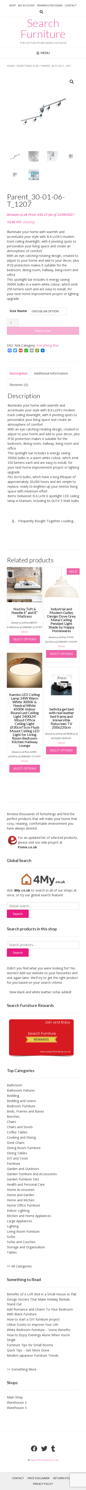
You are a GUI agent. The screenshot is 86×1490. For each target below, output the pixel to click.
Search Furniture (43, 28)
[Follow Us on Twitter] (44, 1448)
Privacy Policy (43, 1483)
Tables (12, 1252)
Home (10, 65)
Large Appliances (19, 1221)
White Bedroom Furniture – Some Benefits (38, 1330)
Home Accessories (21, 1189)
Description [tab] (18, 373)
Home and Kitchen (20, 1200)
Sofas (11, 1236)
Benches (13, 1116)
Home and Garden (20, 1195)
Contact (71, 5)
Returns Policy (63, 1478)
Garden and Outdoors (23, 1169)
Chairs (11, 1122)
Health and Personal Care (26, 1184)
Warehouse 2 (17, 1402)
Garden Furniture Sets (23, 1179)
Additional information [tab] (51, 373)
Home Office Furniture (23, 1205)
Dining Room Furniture (24, 1148)
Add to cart (43, 331)
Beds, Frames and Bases (25, 1111)
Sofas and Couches (21, 1242)
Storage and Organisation (26, 1247)
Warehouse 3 (17, 1408)
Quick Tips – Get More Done (28, 1350)
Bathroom (14, 1085)
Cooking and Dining (21, 1137)
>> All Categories (19, 1266)
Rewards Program (49, 5)
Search (18, 952)
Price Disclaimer (39, 1478)
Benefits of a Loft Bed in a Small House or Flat (41, 1294)
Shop (12, 5)
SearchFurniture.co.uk (44, 1460)
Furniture (13, 1163)
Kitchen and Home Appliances (29, 1216)
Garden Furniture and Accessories (32, 1174)
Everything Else (28, 65)
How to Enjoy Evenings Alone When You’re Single (38, 1337)
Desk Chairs (16, 1142)
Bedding (13, 1095)
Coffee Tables (17, 1132)
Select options (24, 639)
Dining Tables (17, 1153)
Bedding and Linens (21, 1101)
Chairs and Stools (20, 1127)
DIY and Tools (17, 1158)
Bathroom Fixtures (21, 1090)
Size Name (18, 311)
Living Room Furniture (23, 1231)
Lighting (13, 1226)
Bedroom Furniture (21, 1106)
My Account (26, 5)
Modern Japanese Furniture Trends (32, 1355)
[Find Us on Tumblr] (53, 1448)
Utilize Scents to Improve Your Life (32, 1324)
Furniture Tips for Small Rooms (30, 1345)
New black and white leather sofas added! (35, 992)
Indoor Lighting (18, 1210)
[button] (72, 82)
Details (28, 222)
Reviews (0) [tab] (18, 384)
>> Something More (21, 1369)
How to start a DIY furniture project (33, 1319)
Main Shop (15, 1397)
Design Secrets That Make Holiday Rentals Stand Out (38, 1301)
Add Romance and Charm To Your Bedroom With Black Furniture (40, 1311)
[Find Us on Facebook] (34, 1448)
